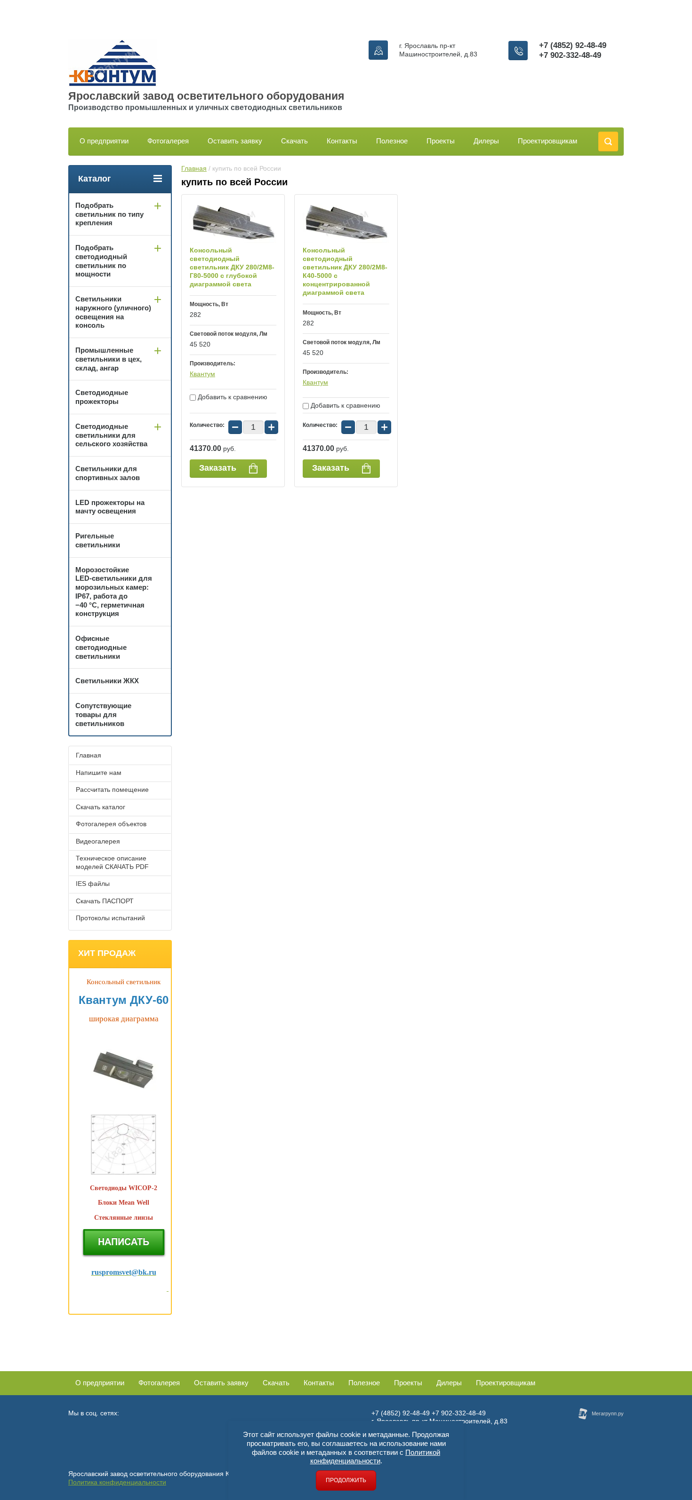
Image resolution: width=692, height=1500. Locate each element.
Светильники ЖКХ (107, 681)
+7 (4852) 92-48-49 (572, 45)
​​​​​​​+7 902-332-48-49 (570, 55)
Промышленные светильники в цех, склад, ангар (108, 359)
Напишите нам (98, 772)
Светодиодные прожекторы (101, 396)
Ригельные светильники (97, 540)
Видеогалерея (98, 841)
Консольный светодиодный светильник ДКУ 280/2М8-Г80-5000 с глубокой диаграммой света (232, 267)
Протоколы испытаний (110, 918)
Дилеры (486, 141)
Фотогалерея (168, 141)
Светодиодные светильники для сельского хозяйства (111, 435)
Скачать (294, 141)
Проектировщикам (547, 141)
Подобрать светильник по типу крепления (109, 214)
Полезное (392, 141)
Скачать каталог (100, 807)
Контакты (342, 141)
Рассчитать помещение (112, 789)
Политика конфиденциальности (117, 1482)
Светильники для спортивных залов (107, 473)
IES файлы (93, 883)
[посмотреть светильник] (123, 1172)
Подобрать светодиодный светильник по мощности (101, 261)
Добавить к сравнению (231, 397)
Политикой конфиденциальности (375, 1456)
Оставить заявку (235, 141)
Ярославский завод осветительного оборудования (206, 96)
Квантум (202, 374)
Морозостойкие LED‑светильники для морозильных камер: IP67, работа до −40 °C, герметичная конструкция (113, 592)
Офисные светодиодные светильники (101, 647)
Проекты (440, 141)
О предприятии (104, 141)
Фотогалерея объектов (111, 824)
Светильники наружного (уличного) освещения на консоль (113, 312)
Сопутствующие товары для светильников (103, 714)
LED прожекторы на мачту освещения (110, 506)
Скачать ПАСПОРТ (105, 901)
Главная (194, 168)
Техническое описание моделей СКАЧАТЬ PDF (112, 862)
